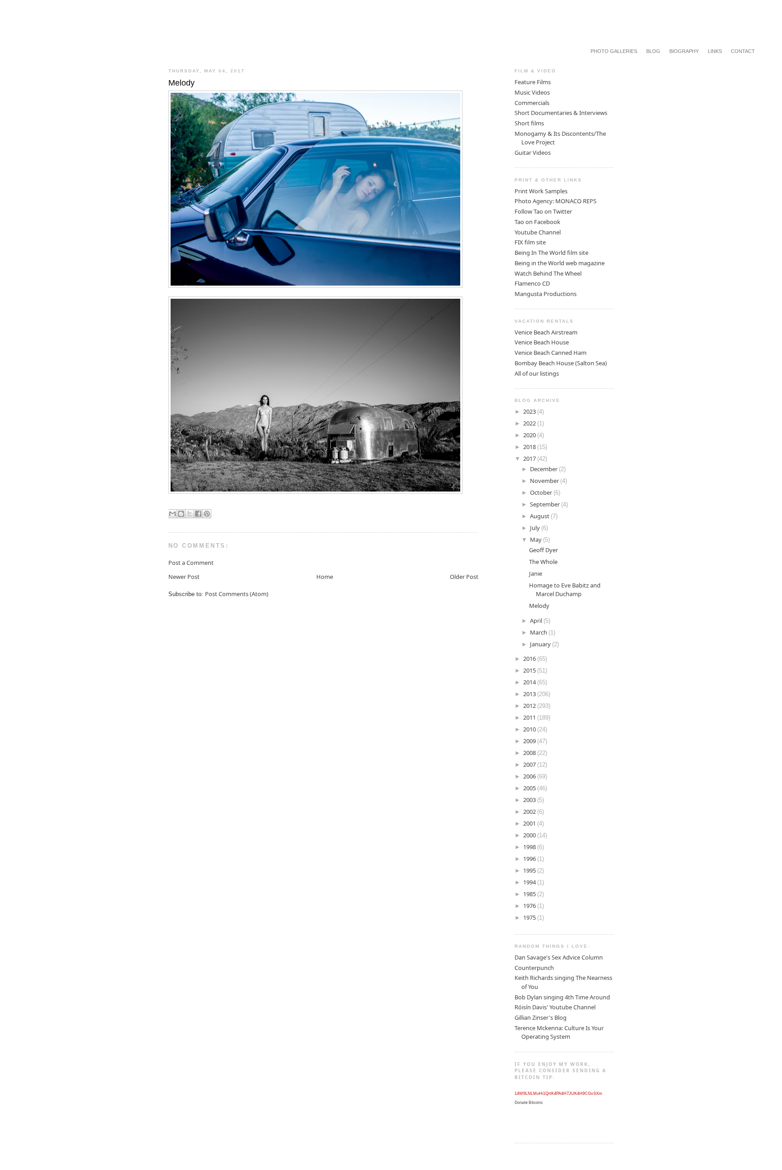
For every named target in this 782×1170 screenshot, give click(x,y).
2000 (530, 835)
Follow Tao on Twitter (543, 211)
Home (324, 577)
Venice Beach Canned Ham (550, 353)
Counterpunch (534, 968)
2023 (530, 411)
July (535, 528)
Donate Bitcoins (529, 1102)
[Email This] (172, 513)
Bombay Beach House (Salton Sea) (561, 363)
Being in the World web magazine (560, 263)
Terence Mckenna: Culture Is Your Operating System (559, 1032)
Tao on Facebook (537, 222)
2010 (530, 729)
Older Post (464, 577)
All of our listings (537, 373)
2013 (530, 694)
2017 (530, 458)
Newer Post (184, 577)
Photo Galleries (614, 51)
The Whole (543, 562)
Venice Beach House (542, 342)
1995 (530, 870)
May (536, 539)
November (545, 481)
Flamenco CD (532, 283)
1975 (530, 917)
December (544, 469)
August (540, 516)
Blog (653, 51)
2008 (530, 753)
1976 (530, 906)
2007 (530, 764)
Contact (743, 51)
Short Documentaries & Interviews (561, 113)
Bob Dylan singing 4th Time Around (562, 997)
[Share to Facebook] (198, 513)
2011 (530, 717)
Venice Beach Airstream (546, 332)
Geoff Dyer (543, 550)
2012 (530, 706)
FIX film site (530, 242)
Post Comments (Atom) (236, 594)
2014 (530, 682)
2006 (530, 776)
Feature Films (533, 82)
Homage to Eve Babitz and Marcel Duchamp (565, 589)
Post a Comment (191, 563)
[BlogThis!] (181, 513)
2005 (530, 788)
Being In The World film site (551, 252)
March (539, 632)
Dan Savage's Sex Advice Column (559, 957)
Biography (684, 51)
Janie (535, 573)
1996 (530, 859)
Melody (539, 606)
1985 (530, 894)
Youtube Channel (538, 232)
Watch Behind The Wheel (548, 273)
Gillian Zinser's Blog (541, 1017)
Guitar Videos (533, 152)
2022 (530, 423)
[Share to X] (189, 513)
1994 (530, 882)
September (545, 504)
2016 (530, 658)
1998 (530, 847)
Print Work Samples (541, 191)
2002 (530, 811)
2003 (530, 800)
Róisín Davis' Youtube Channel (555, 1007)
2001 (530, 823)
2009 (530, 741)
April (537, 620)
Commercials (532, 103)
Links (715, 51)
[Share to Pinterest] (206, 513)
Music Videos (532, 92)
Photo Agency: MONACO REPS (555, 201)
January (541, 644)
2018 (530, 447)
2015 (530, 670)
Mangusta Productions (546, 294)
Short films (529, 123)
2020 (530, 435)
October (541, 492)
